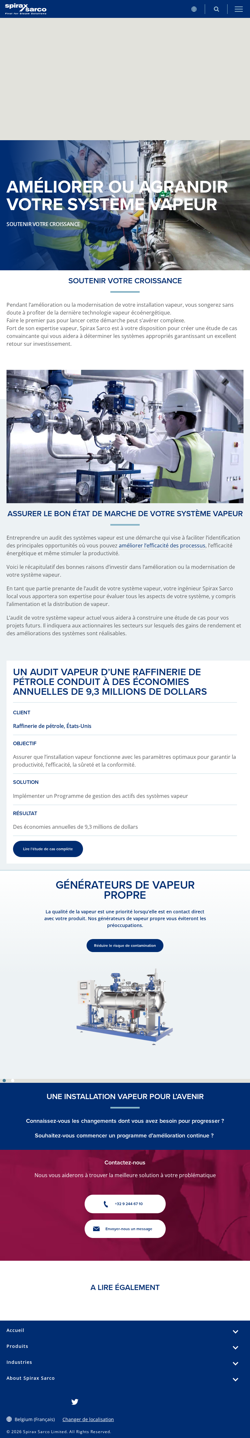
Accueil (15, 1330)
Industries (19, 1362)
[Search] (216, 9)
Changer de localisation (88, 1419)
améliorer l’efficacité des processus (162, 545)
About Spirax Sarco (31, 1378)
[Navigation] (239, 9)
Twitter (75, 1402)
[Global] (194, 9)
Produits (17, 1346)
